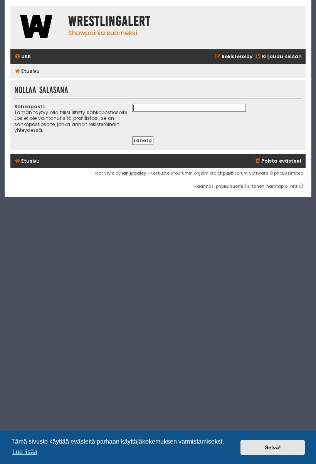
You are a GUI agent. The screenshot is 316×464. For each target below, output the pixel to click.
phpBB (223, 173)
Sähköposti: (29, 106)
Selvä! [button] (273, 447)
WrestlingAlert (109, 21)
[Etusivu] (37, 27)
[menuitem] (22, 57)
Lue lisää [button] (24, 452)
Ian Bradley (134, 173)
